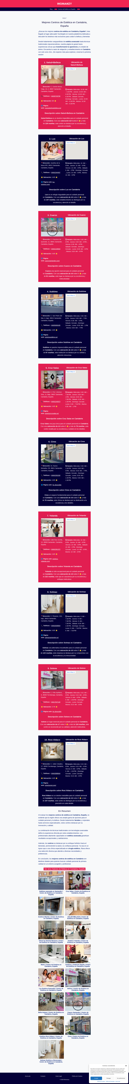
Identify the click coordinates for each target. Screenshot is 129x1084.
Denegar (109, 1078)
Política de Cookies (101, 1081)
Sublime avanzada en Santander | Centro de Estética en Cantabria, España (51, 892)
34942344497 (55, 172)
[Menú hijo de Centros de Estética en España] (78, 9)
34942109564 (55, 249)
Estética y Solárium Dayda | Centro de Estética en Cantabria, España (78, 965)
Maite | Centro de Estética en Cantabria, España (51, 965)
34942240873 (55, 401)
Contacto (43, 1076)
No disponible (56, 485)
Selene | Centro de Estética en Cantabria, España (78, 989)
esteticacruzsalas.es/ (52, 413)
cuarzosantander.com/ (52, 261)
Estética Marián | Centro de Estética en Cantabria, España (51, 917)
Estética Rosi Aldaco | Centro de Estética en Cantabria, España (51, 1037)
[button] (126, 1065)
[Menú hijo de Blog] (55, 9)
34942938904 (55, 625)
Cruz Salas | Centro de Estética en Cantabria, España (78, 892)
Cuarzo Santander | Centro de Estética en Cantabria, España (78, 1013)
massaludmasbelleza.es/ (53, 108)
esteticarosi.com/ (50, 785)
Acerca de (27, 1076)
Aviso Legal (117, 1081)
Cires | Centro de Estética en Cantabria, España (78, 1037)
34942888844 (55, 773)
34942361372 (55, 549)
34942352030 (55, 475)
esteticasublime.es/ (51, 337)
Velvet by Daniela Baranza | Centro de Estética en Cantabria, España (51, 941)
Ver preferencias (121, 1078)
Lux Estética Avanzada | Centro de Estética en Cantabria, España (51, 989)
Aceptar (96, 1078)
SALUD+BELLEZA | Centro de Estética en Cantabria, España (78, 917)
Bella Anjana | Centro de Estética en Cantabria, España (51, 1013)
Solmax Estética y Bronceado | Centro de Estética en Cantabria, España (51, 1061)
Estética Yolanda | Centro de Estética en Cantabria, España (78, 941)
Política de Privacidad (110, 1081)
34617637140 (55, 702)
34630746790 (55, 96)
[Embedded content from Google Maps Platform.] (76, 76)
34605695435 (55, 325)
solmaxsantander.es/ (52, 637)
